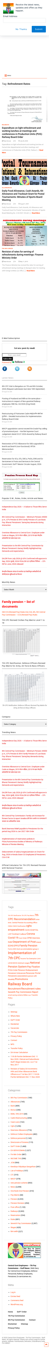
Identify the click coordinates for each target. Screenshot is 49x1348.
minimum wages (23, 963)
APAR (37, 919)
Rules (13, 1219)
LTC (12, 1175)
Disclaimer (15, 1024)
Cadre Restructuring (19, 1118)
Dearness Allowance (19, 1130)
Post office (15, 1207)
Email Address (10, 16)
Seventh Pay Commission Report (23, 992)
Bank (13, 1106)
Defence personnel (18, 1138)
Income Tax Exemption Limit (31, 959)
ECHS (10, 945)
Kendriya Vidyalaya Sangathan (23, 1167)
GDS (14, 949)
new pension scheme (19, 1183)
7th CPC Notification (14, 915)
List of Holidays (17, 1171)
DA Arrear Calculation (19, 1052)
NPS (12, 1044)
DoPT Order (15, 1020)
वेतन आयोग (14, 1231)
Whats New (15, 1016)
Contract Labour (19, 934)
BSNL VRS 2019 (17, 1114)
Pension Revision (17, 1203)
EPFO (16, 945)
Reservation (15, 1215)
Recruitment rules (31, 988)
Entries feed (15, 1296)
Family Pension (28, 945)
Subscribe (7, 359)
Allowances (7, 187)
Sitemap (14, 1012)
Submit (39, 29)
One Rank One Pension (20, 1191)
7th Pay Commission (19, 1032)
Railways (5, 124)
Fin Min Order (7, 248)
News (13, 1187)
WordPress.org (17, 1304)
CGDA (10, 926)
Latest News (7, 378)
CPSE (29, 938)
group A (36, 949)
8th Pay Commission (19, 1098)
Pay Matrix (15, 1195)
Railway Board (20, 984)
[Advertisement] (24, 47)
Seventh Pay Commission (21, 1223)
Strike (25, 995)
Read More (36, 213)
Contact (14, 1040)
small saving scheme (15, 995)
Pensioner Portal (33, 973)
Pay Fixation (33, 966)
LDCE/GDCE (12, 963)
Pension (14, 1199)
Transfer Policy (17, 1048)
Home (10, 1312)
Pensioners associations (18, 976)
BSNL (10, 923)
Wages (13, 1227)
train (29, 995)
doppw (38, 942)
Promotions (21, 979)
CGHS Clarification (19, 926)
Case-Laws (15, 1122)
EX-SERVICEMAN (18, 1150)
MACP (13, 1179)
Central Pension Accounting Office (24, 923)
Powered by (7, 362)
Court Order (23, 938)
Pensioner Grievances (16, 973)
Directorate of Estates (19, 1142)
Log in (13, 1292)
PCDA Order (13, 970)
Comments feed (17, 1300)
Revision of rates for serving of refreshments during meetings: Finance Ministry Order (22, 254)
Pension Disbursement (28, 970)
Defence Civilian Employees (21, 1134)
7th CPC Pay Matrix (28, 915)
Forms (10, 949)
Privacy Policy (16, 1036)
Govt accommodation (25, 949)
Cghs (13, 1126)
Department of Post (24, 941)
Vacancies (15, 1028)
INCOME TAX (16, 1158)
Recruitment (14, 988)
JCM (12, 1162)
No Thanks (21, 29)
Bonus (13, 1110)
